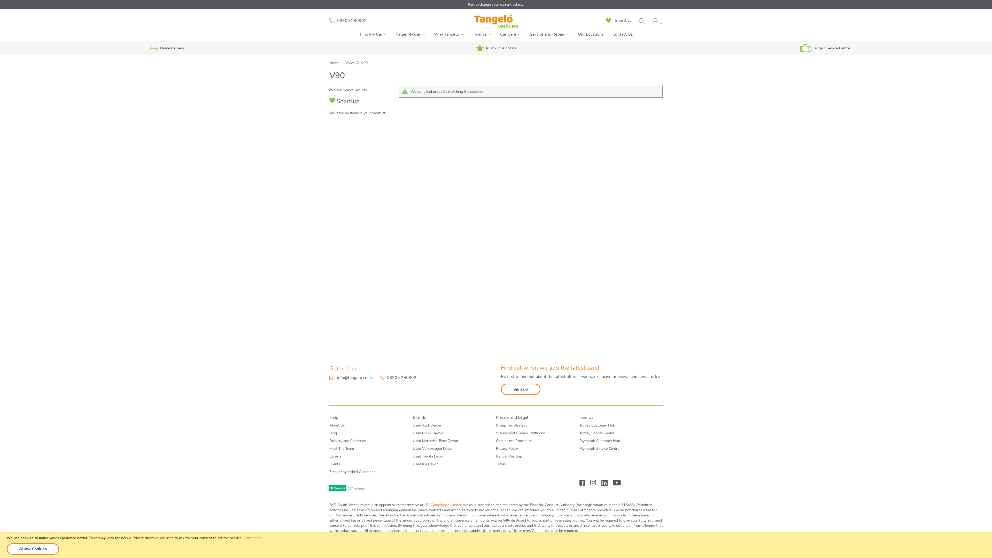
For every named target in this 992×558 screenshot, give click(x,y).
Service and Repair (547, 34)
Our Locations (591, 34)
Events (334, 464)
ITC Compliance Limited (443, 504)
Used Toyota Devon (428, 456)
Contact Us (623, 34)
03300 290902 (401, 378)
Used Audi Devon (427, 425)
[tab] (657, 21)
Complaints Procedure (514, 440)
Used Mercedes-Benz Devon (435, 440)
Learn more (252, 538)
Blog (333, 433)
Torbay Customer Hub (597, 425)
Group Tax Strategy (511, 425)
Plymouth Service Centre (599, 448)
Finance (479, 34)
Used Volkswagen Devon (433, 448)
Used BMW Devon (428, 433)
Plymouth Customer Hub (599, 440)
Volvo (350, 62)
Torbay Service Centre (596, 433)
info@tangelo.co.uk (355, 378)
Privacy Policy (507, 448)
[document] (497, 545)
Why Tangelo (446, 34)
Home (334, 62)
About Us (337, 425)
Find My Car (371, 34)
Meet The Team (341, 448)
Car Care (508, 34)
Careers (335, 456)
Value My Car (408, 34)
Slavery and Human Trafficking (520, 433)
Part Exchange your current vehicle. (496, 4)
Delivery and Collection (347, 440)
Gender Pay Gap (509, 456)
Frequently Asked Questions (352, 471)
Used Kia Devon (425, 464)
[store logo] (496, 21)
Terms (501, 464)
